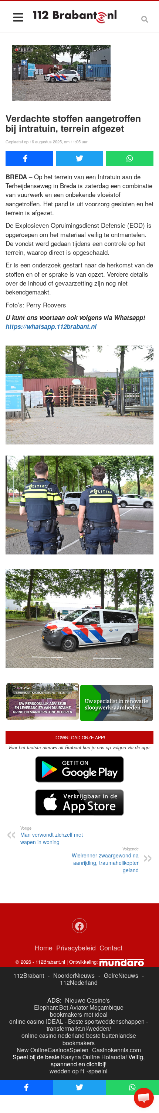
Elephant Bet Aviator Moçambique (79, 1007)
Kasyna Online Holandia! (94, 1057)
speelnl (98, 1071)
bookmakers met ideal (79, 1014)
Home (44, 947)
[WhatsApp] (129, 158)
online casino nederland (53, 1035)
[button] (144, 1098)
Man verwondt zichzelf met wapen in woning (51, 835)
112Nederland (79, 982)
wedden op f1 (67, 1071)
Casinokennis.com (116, 1050)
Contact (110, 947)
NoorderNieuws (74, 975)
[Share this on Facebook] (29, 158)
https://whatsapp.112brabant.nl (51, 326)
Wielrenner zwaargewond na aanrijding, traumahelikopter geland (105, 860)
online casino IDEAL (36, 1021)
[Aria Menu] (18, 17)
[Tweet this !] (79, 158)
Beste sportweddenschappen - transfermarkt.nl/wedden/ (97, 1025)
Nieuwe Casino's (87, 1000)
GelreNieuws (121, 975)
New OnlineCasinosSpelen (52, 1050)
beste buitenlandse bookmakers (99, 1039)
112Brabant (28, 975)
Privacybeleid (76, 947)
